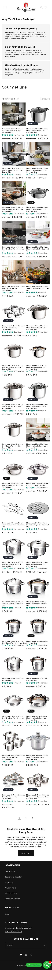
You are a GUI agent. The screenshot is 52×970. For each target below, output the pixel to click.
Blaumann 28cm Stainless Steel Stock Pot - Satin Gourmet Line (37, 757)
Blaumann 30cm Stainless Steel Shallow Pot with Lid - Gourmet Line (37, 209)
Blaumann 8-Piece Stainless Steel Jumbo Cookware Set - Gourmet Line (37, 797)
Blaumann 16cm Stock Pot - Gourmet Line (37, 679)
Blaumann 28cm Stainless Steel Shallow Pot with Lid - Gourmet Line (37, 170)
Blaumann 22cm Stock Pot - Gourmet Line (13, 679)
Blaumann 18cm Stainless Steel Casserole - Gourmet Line (37, 604)
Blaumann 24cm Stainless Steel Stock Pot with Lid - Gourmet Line (12, 131)
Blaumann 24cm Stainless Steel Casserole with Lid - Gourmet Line (37, 564)
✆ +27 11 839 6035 (13, 931)
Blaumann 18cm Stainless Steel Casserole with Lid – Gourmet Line (36, 367)
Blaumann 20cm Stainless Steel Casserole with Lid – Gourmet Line (12, 367)
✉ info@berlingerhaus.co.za (18, 928)
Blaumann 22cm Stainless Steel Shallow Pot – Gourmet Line (13, 249)
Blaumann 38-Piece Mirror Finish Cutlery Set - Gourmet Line (13, 525)
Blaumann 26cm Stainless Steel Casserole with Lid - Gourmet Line (12, 564)
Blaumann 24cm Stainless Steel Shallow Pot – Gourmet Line (37, 288)
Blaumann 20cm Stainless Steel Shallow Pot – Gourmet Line (37, 249)
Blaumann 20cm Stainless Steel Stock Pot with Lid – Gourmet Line (12, 446)
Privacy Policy (11, 888)
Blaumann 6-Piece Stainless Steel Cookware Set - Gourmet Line (13, 288)
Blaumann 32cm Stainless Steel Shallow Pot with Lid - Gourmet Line (37, 718)
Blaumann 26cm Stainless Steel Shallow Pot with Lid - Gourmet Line (12, 209)
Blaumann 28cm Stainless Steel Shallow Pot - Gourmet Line (13, 718)
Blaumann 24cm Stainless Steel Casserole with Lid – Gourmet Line (37, 328)
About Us (9, 882)
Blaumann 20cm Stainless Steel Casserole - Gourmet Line (12, 604)
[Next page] (32, 818)
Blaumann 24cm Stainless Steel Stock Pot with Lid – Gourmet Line (37, 407)
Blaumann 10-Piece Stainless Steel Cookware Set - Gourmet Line (13, 328)
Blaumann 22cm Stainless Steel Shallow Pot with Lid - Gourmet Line (12, 485)
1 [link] (19, 818)
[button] (4, 7)
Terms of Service (12, 899)
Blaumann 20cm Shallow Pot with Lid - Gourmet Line (38, 484)
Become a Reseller (13, 877)
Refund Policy (11, 893)
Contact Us (10, 871)
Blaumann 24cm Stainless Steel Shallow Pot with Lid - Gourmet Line (12, 170)
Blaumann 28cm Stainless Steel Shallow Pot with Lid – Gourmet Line (37, 446)
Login (7, 914)
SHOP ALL (26, 853)
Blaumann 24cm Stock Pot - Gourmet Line (37, 642)
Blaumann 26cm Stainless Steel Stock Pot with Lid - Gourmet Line (37, 131)
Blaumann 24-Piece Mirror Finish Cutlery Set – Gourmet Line (37, 525)
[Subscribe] (44, 945)
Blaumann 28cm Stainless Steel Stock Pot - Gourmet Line (14, 642)
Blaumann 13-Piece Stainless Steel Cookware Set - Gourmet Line (13, 797)
